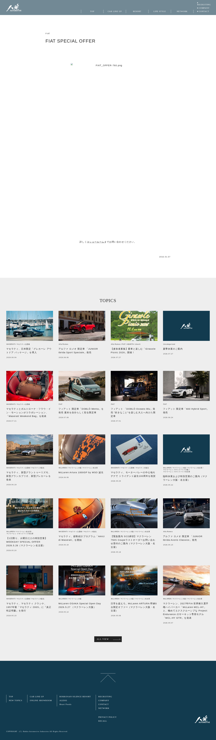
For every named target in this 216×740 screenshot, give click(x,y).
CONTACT (204, 11)
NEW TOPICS (15, 700)
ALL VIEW (103, 639)
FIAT (48, 34)
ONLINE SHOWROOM (41, 700)
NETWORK (103, 708)
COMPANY (204, 8)
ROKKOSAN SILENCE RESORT (75, 697)
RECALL (102, 721)
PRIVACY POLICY (107, 717)
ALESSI (63, 700)
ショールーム (96, 242)
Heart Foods (66, 704)
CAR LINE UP (37, 697)
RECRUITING (204, 5)
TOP (11, 697)
